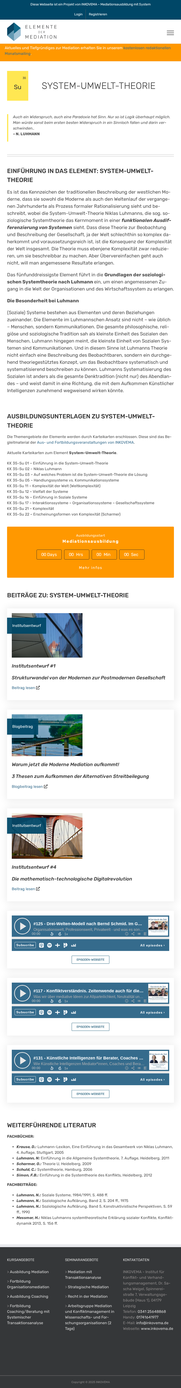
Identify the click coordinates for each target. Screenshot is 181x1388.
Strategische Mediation (88, 1287)
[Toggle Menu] (170, 33)
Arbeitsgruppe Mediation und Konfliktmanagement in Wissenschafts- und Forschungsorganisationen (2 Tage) (89, 1317)
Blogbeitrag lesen (27, 786)
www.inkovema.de (157, 1328)
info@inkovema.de (152, 1323)
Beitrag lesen (23, 687)
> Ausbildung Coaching (27, 1296)
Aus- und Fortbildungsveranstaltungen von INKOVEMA (85, 442)
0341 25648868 (152, 1311)
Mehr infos (90, 567)
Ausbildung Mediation (29, 1272)
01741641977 (147, 1317)
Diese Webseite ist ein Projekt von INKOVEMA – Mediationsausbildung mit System (90, 4)
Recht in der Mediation (88, 1296)
